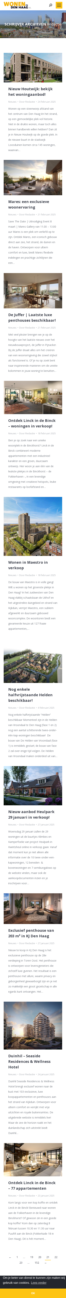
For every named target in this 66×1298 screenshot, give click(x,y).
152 (37, 1262)
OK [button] (33, 1293)
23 (20, 1262)
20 (39, 1257)
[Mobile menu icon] (59, 5)
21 (47, 1257)
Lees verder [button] (38, 1282)
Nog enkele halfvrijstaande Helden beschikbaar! (30, 695)
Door (27, 101)
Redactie (54, 24)
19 (31, 1257)
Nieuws (12, 101)
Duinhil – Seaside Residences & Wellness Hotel (29, 1061)
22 (55, 1257)
